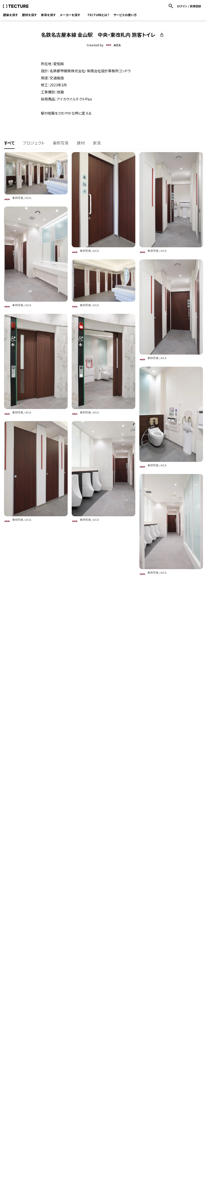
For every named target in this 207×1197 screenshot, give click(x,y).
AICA (28, 198)
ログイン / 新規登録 (189, 6)
